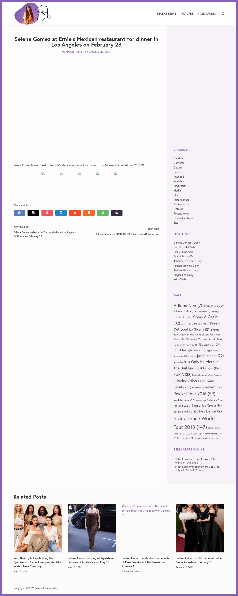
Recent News (166, 13)
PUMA (182, 374)
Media (177, 190)
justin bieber (210, 355)
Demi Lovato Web (184, 247)
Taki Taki (212, 428)
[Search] (223, 13)
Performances (181, 199)
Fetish (181, 345)
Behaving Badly (183, 311)
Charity (178, 167)
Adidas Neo (189, 305)
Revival (214, 386)
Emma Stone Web (184, 256)
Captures (179, 163)
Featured (179, 176)
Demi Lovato (187, 324)
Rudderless (184, 400)
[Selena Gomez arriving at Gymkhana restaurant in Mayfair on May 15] (92, 528)
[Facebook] (19, 213)
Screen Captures (183, 218)
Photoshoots (181, 204)
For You (192, 344)
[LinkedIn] (61, 213)
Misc (176, 195)
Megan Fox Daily (183, 275)
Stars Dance (210, 411)
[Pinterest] (47, 213)
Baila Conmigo (215, 306)
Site (176, 222)
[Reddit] (75, 213)
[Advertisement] (86, 81)
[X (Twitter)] (33, 213)
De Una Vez (201, 323)
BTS (176, 284)
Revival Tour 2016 (194, 393)
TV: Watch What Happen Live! (207, 438)
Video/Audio (207, 13)
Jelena (191, 356)
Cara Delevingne (202, 311)
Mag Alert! (180, 186)
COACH (183, 317)
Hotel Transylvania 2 (190, 350)
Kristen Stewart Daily (186, 265)
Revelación (198, 387)
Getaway (210, 344)
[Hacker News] (89, 213)
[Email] (116, 213)
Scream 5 (201, 400)
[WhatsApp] (103, 213)
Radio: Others (192, 380)
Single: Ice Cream (207, 405)
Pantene (211, 368)
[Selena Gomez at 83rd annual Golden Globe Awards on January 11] (200, 528)
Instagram (180, 356)
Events (178, 172)
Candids (94, 52)
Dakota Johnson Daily (187, 242)
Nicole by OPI (182, 362)
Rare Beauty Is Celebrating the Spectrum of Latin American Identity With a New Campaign (37, 562)
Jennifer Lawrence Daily (188, 261)
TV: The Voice (185, 438)
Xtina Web (180, 279)
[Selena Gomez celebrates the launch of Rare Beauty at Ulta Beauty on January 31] (146, 528)
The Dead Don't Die (191, 434)
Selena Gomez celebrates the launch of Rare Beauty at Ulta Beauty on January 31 (145, 562)
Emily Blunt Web (183, 252)
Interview (179, 181)
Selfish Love (184, 405)
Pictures (187, 13)
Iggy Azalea (213, 350)
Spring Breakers (185, 411)
